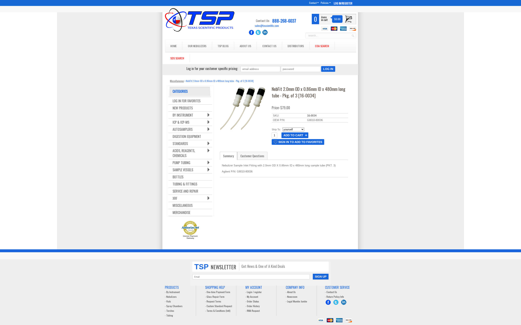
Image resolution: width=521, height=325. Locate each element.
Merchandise (181, 212)
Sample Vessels (183, 169)
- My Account (251, 296)
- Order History (252, 306)
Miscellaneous (177, 81)
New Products (183, 108)
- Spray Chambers (174, 306)
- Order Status (252, 301)
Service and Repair (185, 191)
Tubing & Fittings (185, 184)
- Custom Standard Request (218, 306)
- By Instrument (172, 292)
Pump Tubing (181, 162)
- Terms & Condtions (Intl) (217, 310)
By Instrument (183, 115)
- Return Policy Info (334, 296)
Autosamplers (183, 129)
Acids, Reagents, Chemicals (184, 153)
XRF (175, 198)
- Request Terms (213, 301)
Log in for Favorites (186, 100)
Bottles (178, 176)
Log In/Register (343, 3)
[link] (298, 142)
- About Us (291, 292)
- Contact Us (331, 292)
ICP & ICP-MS (181, 122)
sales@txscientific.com (267, 26)
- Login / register (253, 292)
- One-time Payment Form (217, 292)
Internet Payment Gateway (190, 237)
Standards (180, 143)
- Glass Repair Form (214, 296)
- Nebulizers (171, 296)
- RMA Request (252, 310)
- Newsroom (291, 296)
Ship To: (276, 129)
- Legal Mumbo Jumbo (296, 301)
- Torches (169, 310)
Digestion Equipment (187, 136)
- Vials (168, 301)
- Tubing (169, 315)
